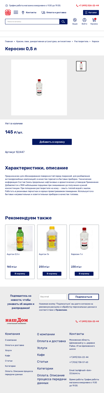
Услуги (8, 350)
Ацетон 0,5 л (13, 254)
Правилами (61, 310)
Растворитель (81, 41)
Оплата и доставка (14, 345)
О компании (11, 340)
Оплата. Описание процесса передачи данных (51, 379)
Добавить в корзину (52, 141)
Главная (9, 41)
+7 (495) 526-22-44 (89, 5)
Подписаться (83, 296)
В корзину (20, 273)
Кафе (7, 355)
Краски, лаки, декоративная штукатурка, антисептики (43, 41)
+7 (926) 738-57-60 (78, 362)
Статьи (8, 361)
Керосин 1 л (77, 254)
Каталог (93, 12)
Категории (10, 366)
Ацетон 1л (44, 254)
